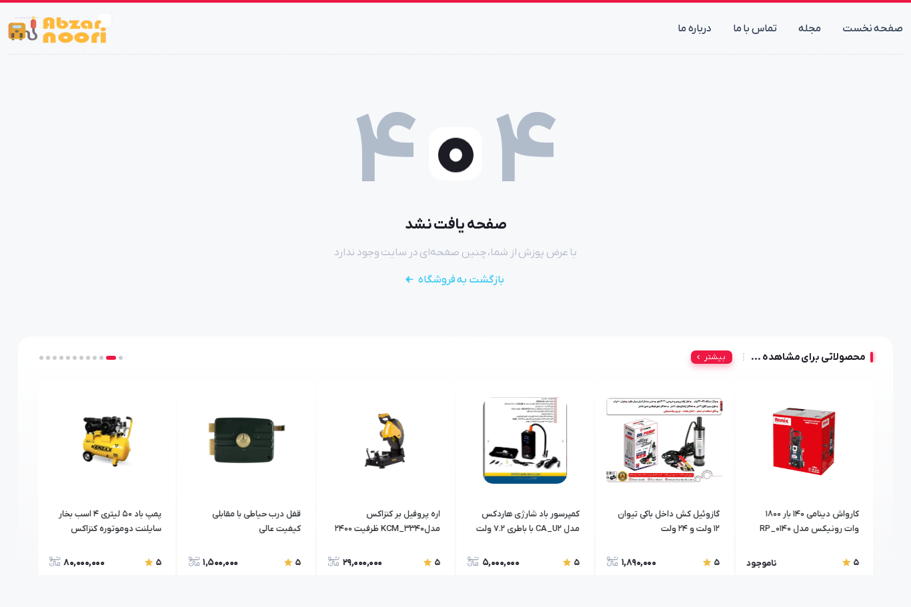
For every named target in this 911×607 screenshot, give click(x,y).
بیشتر (715, 357)
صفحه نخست (873, 28)
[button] (121, 358)
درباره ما (695, 28)
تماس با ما (755, 28)
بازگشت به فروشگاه (461, 280)
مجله (809, 28)
